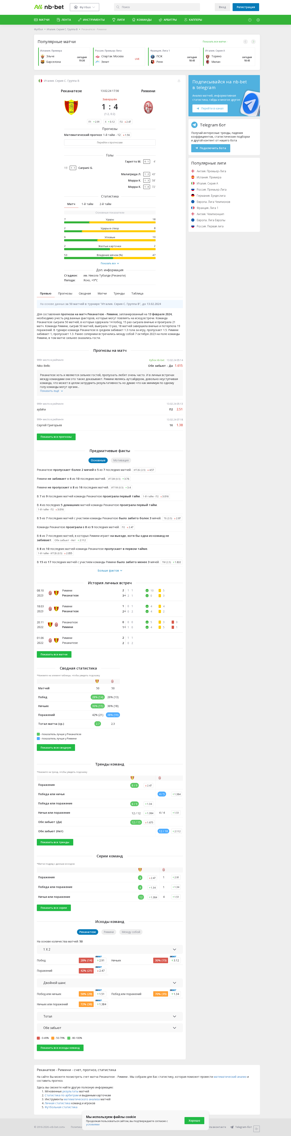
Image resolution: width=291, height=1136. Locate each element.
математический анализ (230, 1077)
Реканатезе (71, 90)
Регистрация (246, 7)
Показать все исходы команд (60, 1047)
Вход (222, 7)
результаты (70, 1091)
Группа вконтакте (215, 1127)
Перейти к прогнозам (110, 142)
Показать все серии (54, 907)
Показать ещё (49, 391)
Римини (148, 90)
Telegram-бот (243, 1127)
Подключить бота (213, 148)
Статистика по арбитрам (62, 1095)
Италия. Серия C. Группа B (62, 29)
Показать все (108, 263)
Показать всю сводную (56, 747)
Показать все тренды (55, 842)
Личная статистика (57, 1103)
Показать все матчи (54, 654)
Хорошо (194, 1120)
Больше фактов (108, 570)
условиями (93, 1124)
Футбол (38, 29)
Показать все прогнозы (56, 436)
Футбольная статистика (61, 1107)
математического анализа (82, 1099)
